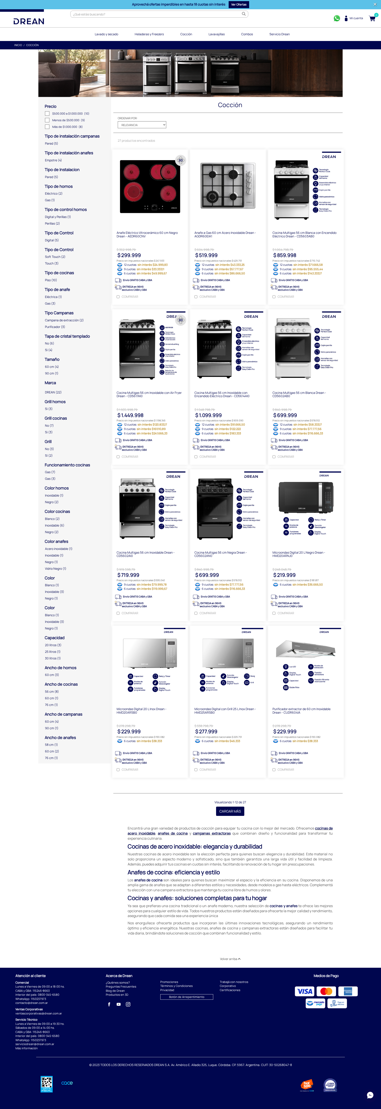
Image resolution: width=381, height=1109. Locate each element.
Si (46, 350)
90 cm (49, 373)
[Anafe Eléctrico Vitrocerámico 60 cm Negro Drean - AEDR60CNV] (150, 188)
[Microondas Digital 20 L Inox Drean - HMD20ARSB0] (150, 664)
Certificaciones (230, 990)
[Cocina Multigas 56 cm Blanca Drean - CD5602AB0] (306, 347)
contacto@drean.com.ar (31, 1003)
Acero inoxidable (56, 549)
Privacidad (167, 990)
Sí (46, 455)
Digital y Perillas (56, 217)
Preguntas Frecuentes (121, 986)
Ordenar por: (128, 118)
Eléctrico (51, 193)
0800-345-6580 (48, 995)
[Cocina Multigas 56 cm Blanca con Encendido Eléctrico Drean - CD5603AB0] (306, 188)
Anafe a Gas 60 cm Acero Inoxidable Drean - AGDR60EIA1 (225, 234)
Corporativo (228, 986)
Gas (47, 200)
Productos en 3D (117, 995)
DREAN (50, 392)
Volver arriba (229, 959)
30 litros (50, 658)
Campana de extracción (62, 320)
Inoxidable (52, 495)
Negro (49, 502)
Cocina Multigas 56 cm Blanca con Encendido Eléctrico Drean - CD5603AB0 (304, 234)
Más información (26, 1048)
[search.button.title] (243, 14)
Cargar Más (230, 811)
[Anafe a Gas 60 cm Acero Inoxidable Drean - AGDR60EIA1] (227, 188)
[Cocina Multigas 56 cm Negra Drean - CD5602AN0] (227, 507)
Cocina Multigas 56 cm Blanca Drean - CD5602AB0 (299, 394)
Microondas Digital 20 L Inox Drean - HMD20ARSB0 (141, 710)
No (47, 343)
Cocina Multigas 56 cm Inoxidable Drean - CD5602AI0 (146, 554)
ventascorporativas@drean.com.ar (38, 1013)
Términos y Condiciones (176, 986)
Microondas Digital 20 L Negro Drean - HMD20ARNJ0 (299, 554)
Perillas (50, 223)
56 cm (49, 691)
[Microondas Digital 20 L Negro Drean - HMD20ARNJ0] (306, 507)
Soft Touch (52, 257)
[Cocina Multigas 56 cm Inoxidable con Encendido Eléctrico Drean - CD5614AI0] (227, 347)
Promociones (169, 982)
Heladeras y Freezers (149, 34)
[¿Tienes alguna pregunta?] (336, 18)
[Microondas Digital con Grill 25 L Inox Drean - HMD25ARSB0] (227, 664)
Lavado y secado (106, 34)
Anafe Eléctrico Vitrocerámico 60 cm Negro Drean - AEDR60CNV (147, 234)
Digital (49, 240)
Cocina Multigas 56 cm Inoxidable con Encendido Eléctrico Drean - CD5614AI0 (222, 394)
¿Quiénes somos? (118, 982)
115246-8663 (41, 991)
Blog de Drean (115, 991)
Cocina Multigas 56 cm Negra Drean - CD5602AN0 (220, 554)
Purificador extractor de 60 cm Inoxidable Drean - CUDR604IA (302, 710)
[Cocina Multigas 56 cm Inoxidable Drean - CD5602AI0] (150, 507)
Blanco (50, 519)
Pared (49, 143)
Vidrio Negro (53, 568)
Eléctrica (51, 297)
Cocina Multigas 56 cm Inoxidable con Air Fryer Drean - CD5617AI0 (149, 394)
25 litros (50, 651)
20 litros (50, 645)
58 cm (49, 744)
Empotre (51, 160)
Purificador (52, 327)
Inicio (18, 45)
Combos (247, 34)
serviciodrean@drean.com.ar (34, 1044)
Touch (49, 263)
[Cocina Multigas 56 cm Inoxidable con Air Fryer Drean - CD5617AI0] (150, 347)
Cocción (186, 34)
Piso (48, 280)
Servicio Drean (279, 34)
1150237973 (38, 999)
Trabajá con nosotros (234, 982)
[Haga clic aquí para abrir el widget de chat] (370, 1095)
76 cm (49, 705)
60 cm (49, 367)
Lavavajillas (217, 34)
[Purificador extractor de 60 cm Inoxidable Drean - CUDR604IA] (306, 664)
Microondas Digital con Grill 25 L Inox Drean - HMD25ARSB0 (225, 710)
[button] (239, 4)
